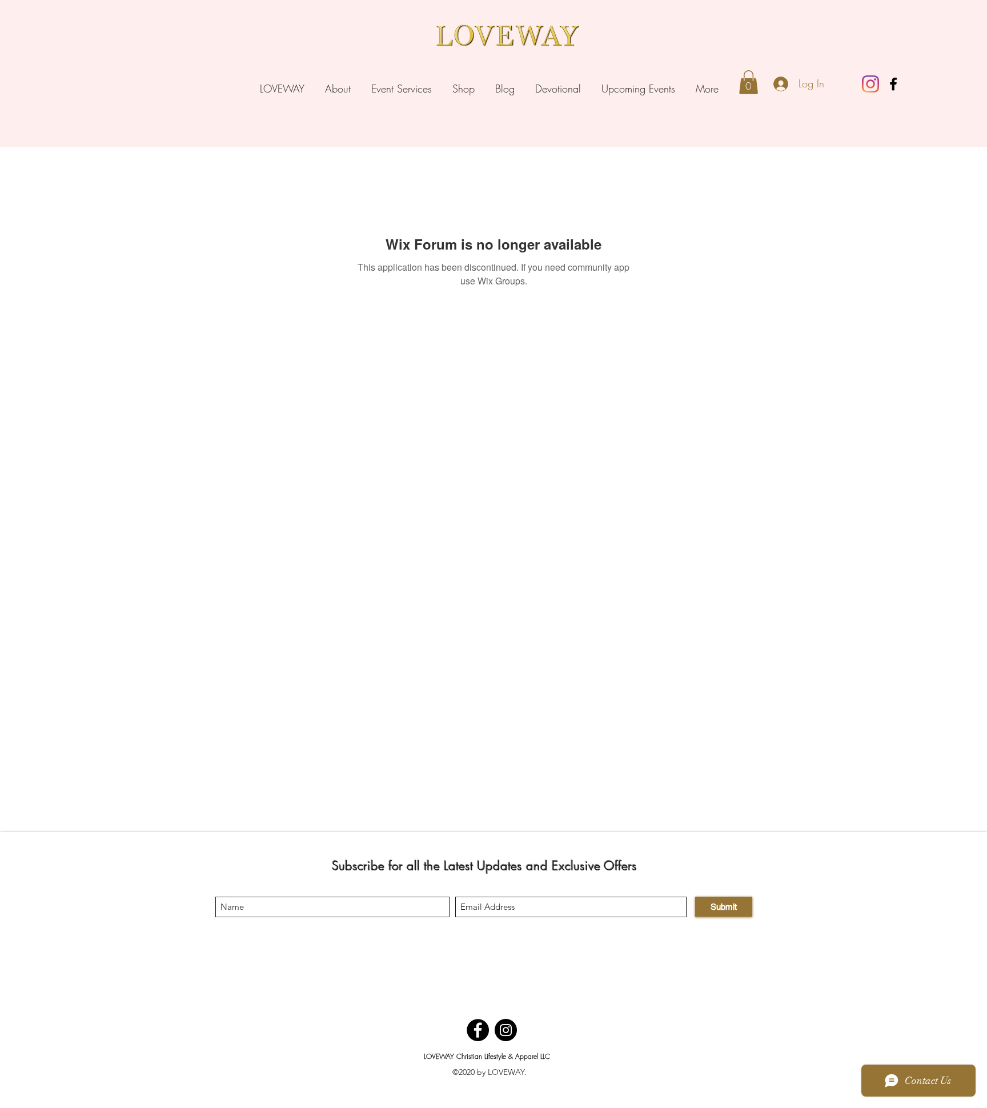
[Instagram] (870, 84)
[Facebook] (893, 84)
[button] (749, 82)
